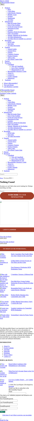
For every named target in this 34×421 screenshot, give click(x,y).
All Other (10, 110)
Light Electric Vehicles (14, 13)
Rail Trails (11, 44)
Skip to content (4, 1)
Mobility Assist (12, 14)
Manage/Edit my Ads (17, 69)
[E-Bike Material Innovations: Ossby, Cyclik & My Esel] (4, 304)
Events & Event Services (15, 27)
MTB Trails (11, 42)
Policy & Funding (13, 33)
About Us (10, 73)
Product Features (13, 56)
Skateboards (11, 18)
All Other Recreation (14, 45)
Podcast (6, 152)
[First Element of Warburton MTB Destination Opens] (4, 270)
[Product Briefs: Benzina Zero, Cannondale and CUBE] (4, 297)
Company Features (13, 54)
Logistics (10, 30)
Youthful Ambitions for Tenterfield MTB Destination (21, 309)
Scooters (10, 16)
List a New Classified (17, 68)
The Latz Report (9, 85)
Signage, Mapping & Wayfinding (17, 35)
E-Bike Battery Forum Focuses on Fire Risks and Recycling (21, 261)
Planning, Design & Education (17, 32)
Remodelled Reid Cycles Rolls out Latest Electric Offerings (21, 289)
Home (1, 178)
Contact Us (11, 75)
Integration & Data (13, 28)
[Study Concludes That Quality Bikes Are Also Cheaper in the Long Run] (4, 256)
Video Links (11, 57)
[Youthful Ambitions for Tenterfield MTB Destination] (4, 310)
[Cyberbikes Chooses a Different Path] (4, 277)
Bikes (9, 9)
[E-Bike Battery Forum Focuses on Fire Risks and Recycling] (4, 263)
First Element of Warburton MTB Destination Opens (21, 268)
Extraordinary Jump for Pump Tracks (22, 315)
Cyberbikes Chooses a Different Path (22, 274)
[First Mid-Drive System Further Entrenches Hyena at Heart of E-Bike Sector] (4, 284)
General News (12, 51)
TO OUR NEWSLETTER (17, 196)
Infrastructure (9, 21)
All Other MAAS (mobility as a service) (19, 39)
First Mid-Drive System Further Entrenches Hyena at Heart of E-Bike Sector (22, 283)
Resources (8, 63)
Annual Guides (12, 49)
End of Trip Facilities (14, 25)
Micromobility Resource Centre (17, 71)
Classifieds (11, 64)
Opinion (10, 52)
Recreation (8, 40)
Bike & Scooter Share (14, 23)
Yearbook (8, 80)
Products (7, 8)
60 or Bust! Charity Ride (15, 59)
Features (7, 47)
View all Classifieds (17, 66)
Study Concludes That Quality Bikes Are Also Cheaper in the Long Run (22, 255)
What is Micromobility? (11, 83)
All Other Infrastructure (15, 37)
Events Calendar (12, 76)
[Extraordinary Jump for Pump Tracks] (4, 317)
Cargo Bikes (11, 11)
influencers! (11, 169)
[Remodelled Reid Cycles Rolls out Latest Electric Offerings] (4, 290)
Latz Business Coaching (11, 86)
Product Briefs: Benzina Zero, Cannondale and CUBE (20, 295)
